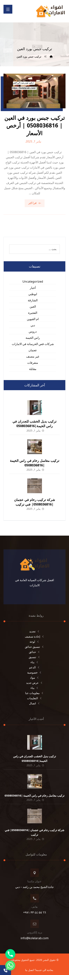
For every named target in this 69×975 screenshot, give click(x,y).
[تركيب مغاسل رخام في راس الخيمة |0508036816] (34, 446)
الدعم (32, 667)
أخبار (33, 288)
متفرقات (32, 363)
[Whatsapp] (10, 965)
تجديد (32, 631)
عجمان (33, 350)
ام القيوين (33, 319)
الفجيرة (32, 313)
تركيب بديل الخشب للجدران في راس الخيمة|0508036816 (34, 423)
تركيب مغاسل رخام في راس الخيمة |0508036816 (34, 462)
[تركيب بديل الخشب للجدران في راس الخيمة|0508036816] (34, 407)
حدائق (32, 652)
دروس (33, 331)
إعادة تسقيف (32, 636)
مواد (32, 677)
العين (33, 306)
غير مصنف (32, 356)
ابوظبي (32, 294)
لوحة (32, 641)
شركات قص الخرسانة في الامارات (33, 344)
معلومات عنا (32, 693)
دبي (33, 325)
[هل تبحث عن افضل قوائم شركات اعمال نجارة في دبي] (50, 11)
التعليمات (32, 698)
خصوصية (32, 672)
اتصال (32, 703)
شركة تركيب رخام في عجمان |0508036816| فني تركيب (34, 501)
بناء (32, 662)
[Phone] (10, 954)
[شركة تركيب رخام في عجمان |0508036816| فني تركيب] (34, 486)
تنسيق (32, 657)
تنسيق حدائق (32, 647)
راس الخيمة (33, 338)
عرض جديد (32, 683)
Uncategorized (32, 281)
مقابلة (32, 369)
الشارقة (33, 300)
